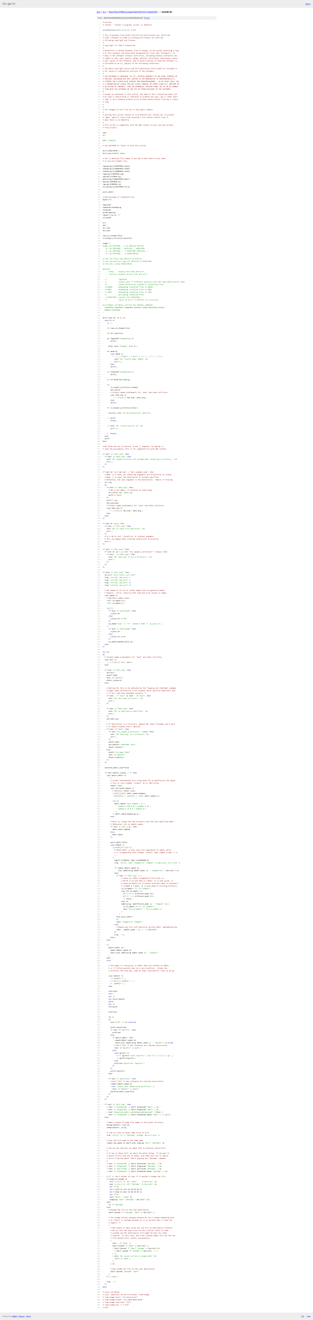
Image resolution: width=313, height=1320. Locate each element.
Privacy (21, 1316)
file (147, 18)
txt (302, 1316)
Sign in (308, 4)
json (309, 1316)
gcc (104, 11)
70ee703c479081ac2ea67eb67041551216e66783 (132, 11)
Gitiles (14, 1316)
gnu (99, 11)
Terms (28, 1316)
